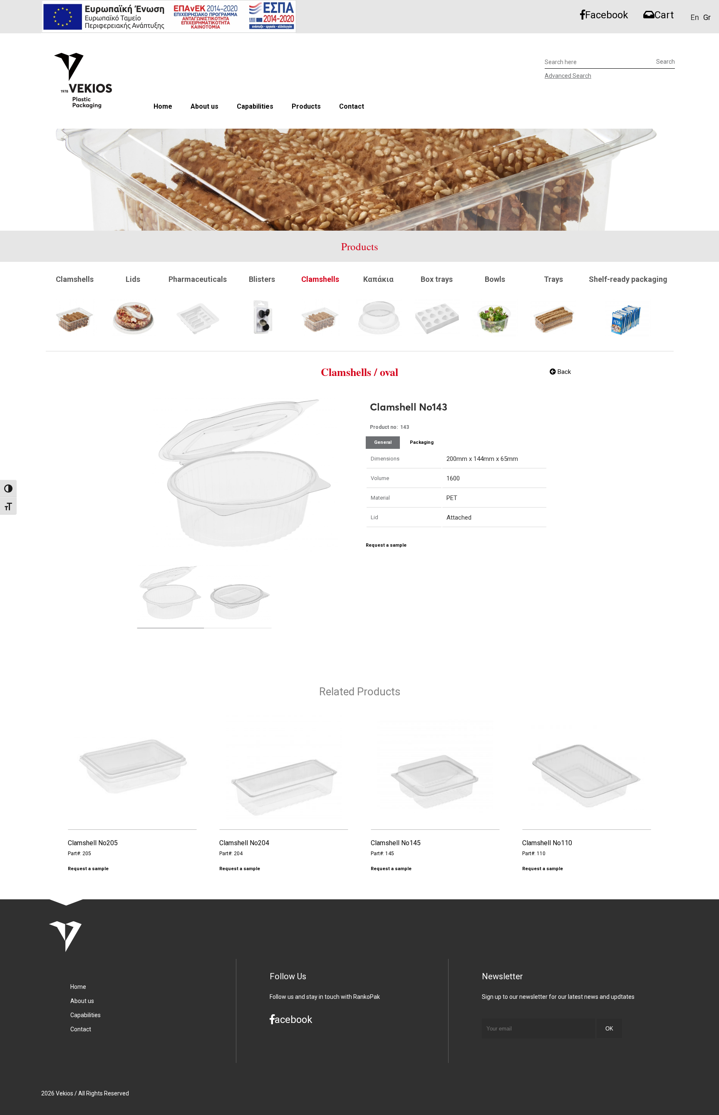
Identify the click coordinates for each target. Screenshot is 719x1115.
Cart (664, 15)
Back (563, 372)
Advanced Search (568, 75)
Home (163, 106)
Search (665, 61)
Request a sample (386, 545)
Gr (707, 17)
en (695, 17)
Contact (351, 106)
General (383, 442)
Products (306, 106)
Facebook (606, 15)
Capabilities (255, 106)
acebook (293, 1019)
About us (204, 106)
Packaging (422, 442)
